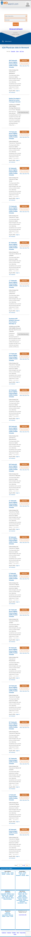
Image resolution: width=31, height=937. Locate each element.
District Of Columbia (8, 898)
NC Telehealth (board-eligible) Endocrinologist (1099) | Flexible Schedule (13, 613)
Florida (11, 916)
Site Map (14, 932)
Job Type (22, 51)
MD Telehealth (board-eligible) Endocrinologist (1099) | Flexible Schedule (13, 468)
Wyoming (8, 873)
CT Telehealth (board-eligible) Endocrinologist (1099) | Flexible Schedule (13, 284)
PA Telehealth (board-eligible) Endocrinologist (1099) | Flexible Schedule (13, 651)
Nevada (24, 872)
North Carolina (8, 913)
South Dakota (3, 893)
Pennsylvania (24, 897)
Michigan (20, 892)
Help (18, 932)
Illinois (12, 897)
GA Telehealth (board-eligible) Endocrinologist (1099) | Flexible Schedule (13, 689)
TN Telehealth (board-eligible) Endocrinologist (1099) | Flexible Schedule (13, 135)
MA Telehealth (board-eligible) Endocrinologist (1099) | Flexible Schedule (13, 430)
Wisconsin (8, 897)
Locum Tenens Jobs (22, 914)
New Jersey (19, 897)
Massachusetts (20, 900)
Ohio (23, 893)
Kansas (12, 893)
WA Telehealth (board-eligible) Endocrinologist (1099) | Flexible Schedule (13, 64)
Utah (20, 873)
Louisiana (3, 897)
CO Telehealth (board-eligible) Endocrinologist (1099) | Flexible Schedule (13, 357)
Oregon (12, 872)
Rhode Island (22, 901)
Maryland (24, 896)
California (20, 872)
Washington (4, 872)
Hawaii (12, 873)
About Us (9, 932)
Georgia (7, 916)
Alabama (3, 916)
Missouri (7, 896)
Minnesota (11, 895)
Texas (7, 895)
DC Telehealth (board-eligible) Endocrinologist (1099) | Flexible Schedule (13, 246)
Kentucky (20, 893)
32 (24, 865)
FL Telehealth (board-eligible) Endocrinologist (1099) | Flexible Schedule (13, 504)
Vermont (24, 898)
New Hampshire (21, 902)
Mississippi (11, 914)
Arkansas (11, 896)
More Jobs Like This (24, 65)
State (17, 51)
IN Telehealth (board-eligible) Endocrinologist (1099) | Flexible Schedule (13, 540)
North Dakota (7, 892)
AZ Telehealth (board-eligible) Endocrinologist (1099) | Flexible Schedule (13, 393)
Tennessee (7, 912)
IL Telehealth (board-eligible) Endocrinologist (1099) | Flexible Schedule (13, 577)
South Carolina (5, 914)
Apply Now (24, 60)
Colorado (23, 875)
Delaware (20, 896)
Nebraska (9, 893)
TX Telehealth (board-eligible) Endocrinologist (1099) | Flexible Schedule (13, 210)
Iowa (3, 896)
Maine (26, 902)
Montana (3, 873)
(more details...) (16, 88)
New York (20, 898)
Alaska (27, 875)
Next (27, 865)
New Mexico (18, 875)
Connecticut (25, 900)
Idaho (8, 872)
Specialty (13, 51)
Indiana (24, 892)
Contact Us (4, 932)
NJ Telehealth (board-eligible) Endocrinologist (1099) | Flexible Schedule (13, 172)
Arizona (23, 873)
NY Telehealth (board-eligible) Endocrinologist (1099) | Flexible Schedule (13, 725)
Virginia (24, 895)
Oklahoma (4, 895)
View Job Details (24, 63)
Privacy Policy (23, 932)
